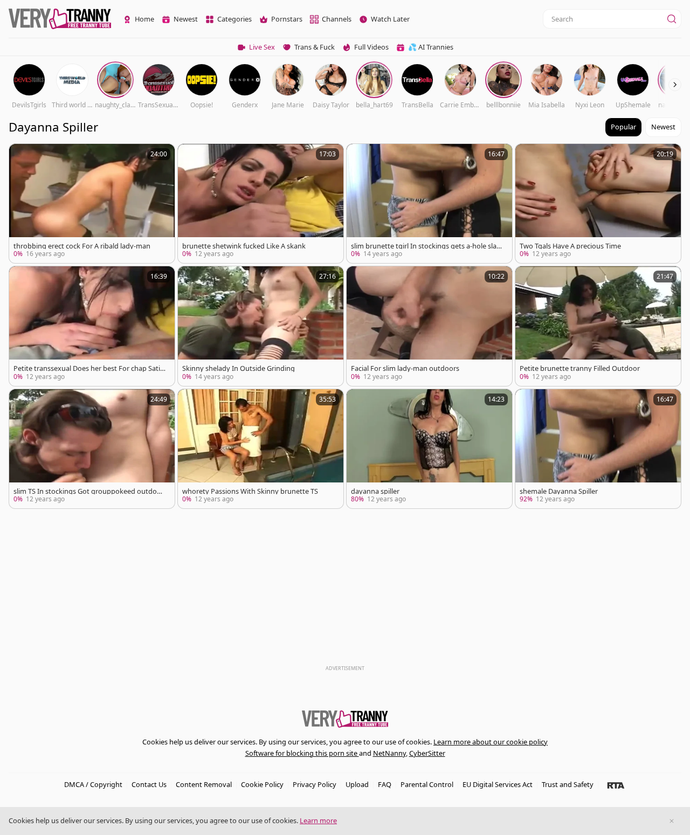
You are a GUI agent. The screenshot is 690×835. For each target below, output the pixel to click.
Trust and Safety (568, 784)
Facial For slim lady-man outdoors (405, 368)
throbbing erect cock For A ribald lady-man (81, 246)
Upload (357, 784)
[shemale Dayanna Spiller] (598, 448)
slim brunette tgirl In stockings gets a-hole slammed (427, 246)
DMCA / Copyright (93, 784)
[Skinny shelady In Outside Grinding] (260, 325)
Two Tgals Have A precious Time (570, 246)
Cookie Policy (262, 784)
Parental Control (427, 784)
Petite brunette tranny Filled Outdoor (580, 368)
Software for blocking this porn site (302, 753)
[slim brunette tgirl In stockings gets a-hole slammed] (429, 203)
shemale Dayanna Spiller (559, 491)
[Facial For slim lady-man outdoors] (429, 325)
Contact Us (149, 784)
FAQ (384, 784)
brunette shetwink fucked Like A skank (244, 246)
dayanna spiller (375, 491)
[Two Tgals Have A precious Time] (598, 203)
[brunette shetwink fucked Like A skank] (260, 203)
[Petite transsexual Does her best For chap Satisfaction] (92, 325)
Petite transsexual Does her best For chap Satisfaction (89, 368)
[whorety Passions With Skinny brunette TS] (260, 448)
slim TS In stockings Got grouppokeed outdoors (88, 491)
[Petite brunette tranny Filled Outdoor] (598, 325)
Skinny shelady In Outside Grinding (238, 368)
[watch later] (22, 156)
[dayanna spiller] (429, 448)
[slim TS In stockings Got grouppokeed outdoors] (92, 448)
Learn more (318, 820)
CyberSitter (427, 753)
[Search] (672, 19)
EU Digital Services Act (498, 784)
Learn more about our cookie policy (490, 742)
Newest (663, 127)
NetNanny (389, 753)
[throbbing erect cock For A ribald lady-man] (92, 203)
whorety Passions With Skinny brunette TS (250, 491)
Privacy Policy (314, 784)
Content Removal (204, 784)
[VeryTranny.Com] (60, 19)
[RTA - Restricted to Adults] (616, 785)
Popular (623, 127)
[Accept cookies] (671, 821)
